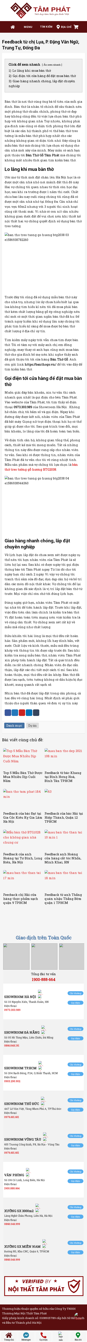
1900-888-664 (43, 979)
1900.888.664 (12, 1188)
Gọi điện (75, 1002)
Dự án (32, 726)
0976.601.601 (11, 1117)
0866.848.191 (11, 1045)
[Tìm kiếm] (44, 27)
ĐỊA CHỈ (66, 26)
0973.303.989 (12, 1009)
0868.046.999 (12, 1224)
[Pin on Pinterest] (22, 712)
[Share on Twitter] (15, 712)
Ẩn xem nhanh (52, 64)
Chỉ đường (75, 993)
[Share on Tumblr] (36, 712)
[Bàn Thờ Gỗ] (43, 10)
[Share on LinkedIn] (29, 712)
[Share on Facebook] (8, 712)
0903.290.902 (12, 1081)
